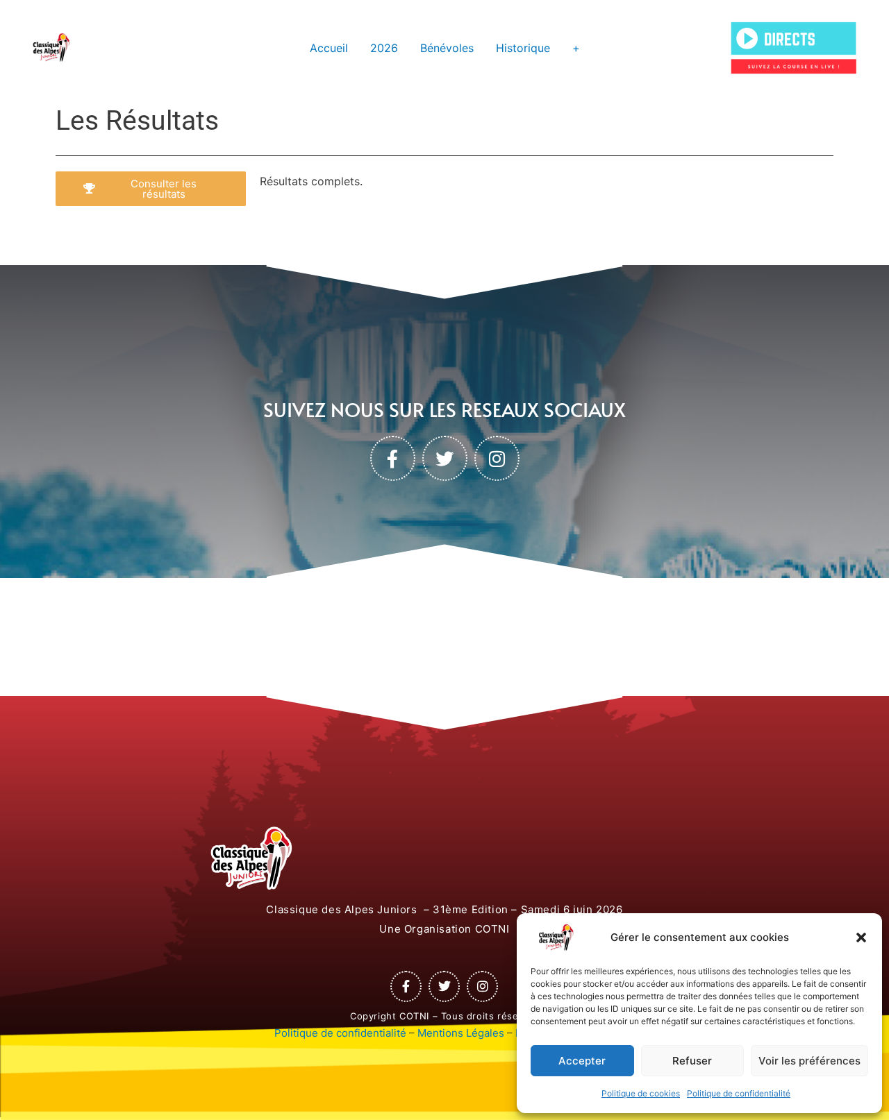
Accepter (582, 1060)
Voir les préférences (809, 1060)
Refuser (692, 1060)
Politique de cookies (640, 1093)
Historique (523, 48)
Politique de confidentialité (738, 1093)
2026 (384, 48)
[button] (861, 937)
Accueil (329, 48)
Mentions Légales (460, 1033)
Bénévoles (447, 48)
